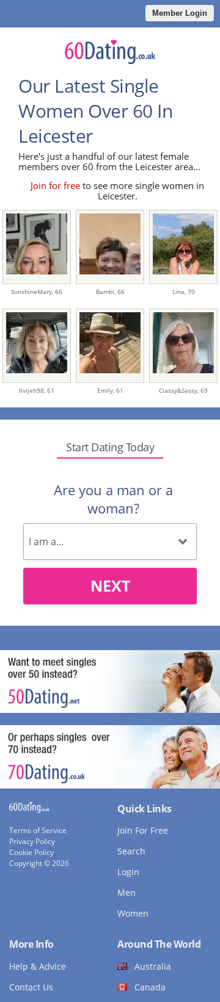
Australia (152, 966)
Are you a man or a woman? (113, 499)
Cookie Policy (31, 852)
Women (132, 913)
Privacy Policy (32, 841)
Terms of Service (38, 830)
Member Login (179, 13)
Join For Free (142, 830)
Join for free (55, 185)
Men (126, 892)
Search (131, 851)
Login (128, 872)
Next (110, 585)
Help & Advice (37, 966)
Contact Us (31, 987)
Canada (150, 987)
